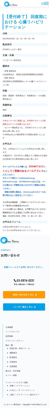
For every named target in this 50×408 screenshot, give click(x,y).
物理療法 (13, 357)
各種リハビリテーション (19, 385)
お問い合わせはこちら (23, 294)
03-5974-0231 (25, 280)
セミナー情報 (11, 375)
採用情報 (9, 336)
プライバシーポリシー (14, 340)
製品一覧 (9, 345)
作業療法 (13, 361)
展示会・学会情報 (12, 371)
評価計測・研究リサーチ (19, 348)
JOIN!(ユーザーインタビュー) (21, 390)
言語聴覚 (13, 366)
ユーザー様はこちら (23, 306)
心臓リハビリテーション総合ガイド (24, 394)
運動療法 (13, 352)
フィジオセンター (12, 331)
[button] (46, 3)
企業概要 (9, 327)
